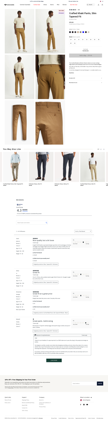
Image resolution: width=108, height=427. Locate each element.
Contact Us (24, 408)
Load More (54, 360)
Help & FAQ (24, 405)
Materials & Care (73, 82)
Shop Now (62, 1)
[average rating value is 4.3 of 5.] (73, 9)
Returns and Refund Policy (28, 402)
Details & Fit (72, 78)
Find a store (7, 402)
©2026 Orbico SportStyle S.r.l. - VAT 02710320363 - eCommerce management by (22, 418)
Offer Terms (25, 410)
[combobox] (84, 231)
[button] (30, 1)
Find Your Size (86, 50)
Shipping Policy (25, 400)
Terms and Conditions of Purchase (45, 403)
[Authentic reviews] (20, 205)
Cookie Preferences (62, 418)
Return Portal (8, 400)
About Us (41, 400)
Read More (71, 72)
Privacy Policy (11, 387)
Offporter (41, 418)
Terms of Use (71, 418)
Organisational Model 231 (80, 418)
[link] (25, 210)
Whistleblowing (100, 418)
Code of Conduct (91, 418)
